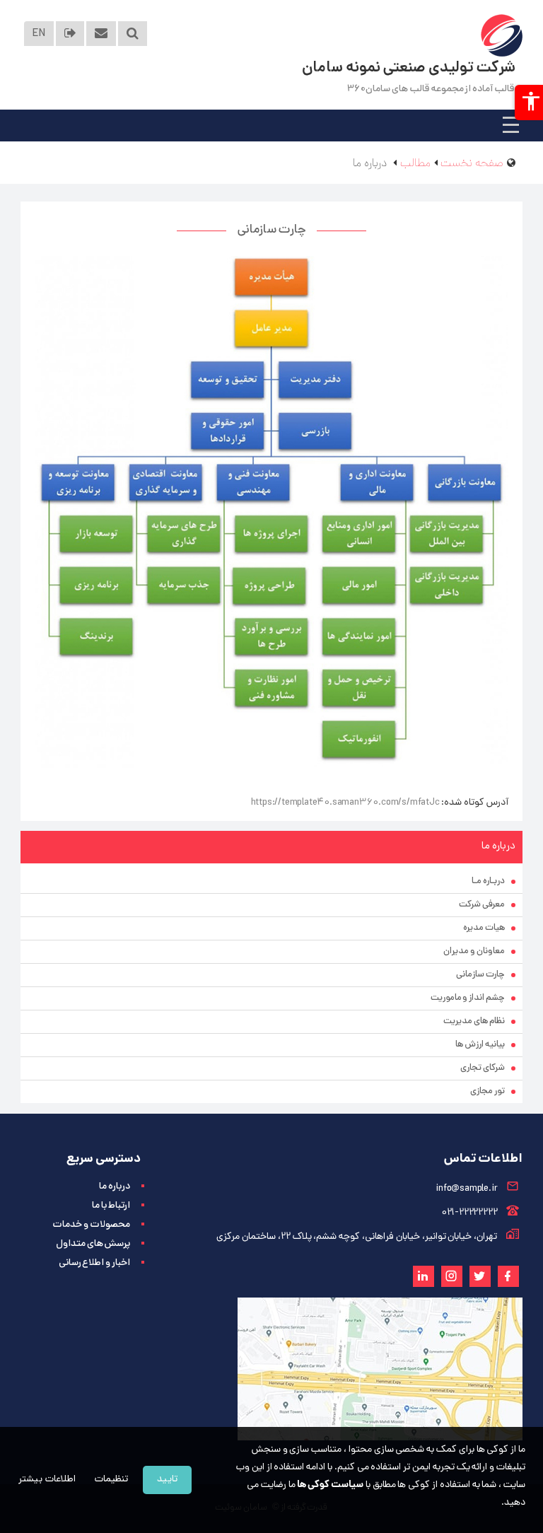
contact (101, 33)
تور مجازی (487, 1091)
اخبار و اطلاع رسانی (94, 1263)
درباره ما (114, 1186)
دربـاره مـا (488, 881)
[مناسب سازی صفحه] (529, 102)
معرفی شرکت (482, 904)
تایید (167, 1479)
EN (39, 34)
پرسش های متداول (93, 1244)
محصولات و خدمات (91, 1225)
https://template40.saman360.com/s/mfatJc (345, 802)
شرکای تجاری (482, 1068)
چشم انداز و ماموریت (468, 998)
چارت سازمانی (480, 974)
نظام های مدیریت (474, 1021)
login (70, 33)
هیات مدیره (484, 928)
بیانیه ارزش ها (480, 1044)
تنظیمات (111, 1479)
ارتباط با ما (111, 1206)
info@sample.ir (466, 1189)
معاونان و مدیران (474, 951)
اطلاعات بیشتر (47, 1479)
